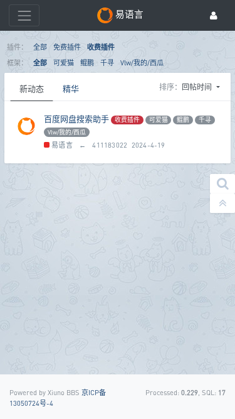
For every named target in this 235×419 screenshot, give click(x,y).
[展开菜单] (24, 15)
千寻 (107, 62)
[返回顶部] (222, 203)
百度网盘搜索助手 (76, 119)
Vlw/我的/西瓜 (142, 62)
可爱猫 (63, 62)
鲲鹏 (87, 62)
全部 (40, 47)
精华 (71, 89)
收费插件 (101, 47)
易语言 (61, 145)
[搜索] (222, 183)
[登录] (213, 15)
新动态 (31, 89)
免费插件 (67, 47)
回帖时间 (198, 87)
